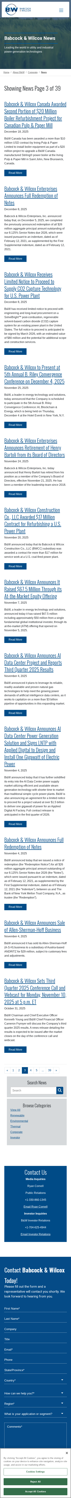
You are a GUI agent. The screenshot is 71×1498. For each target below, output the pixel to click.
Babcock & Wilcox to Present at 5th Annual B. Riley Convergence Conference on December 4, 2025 (34, 374)
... (43, 1070)
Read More (15, 172)
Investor (15, 1137)
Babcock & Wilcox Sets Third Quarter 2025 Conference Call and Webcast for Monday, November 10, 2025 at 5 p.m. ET (35, 991)
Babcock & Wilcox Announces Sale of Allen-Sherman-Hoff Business (34, 926)
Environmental (19, 1121)
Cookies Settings (35, 1471)
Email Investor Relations (35, 1234)
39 (49, 1070)
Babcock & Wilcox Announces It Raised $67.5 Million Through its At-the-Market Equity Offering (33, 589)
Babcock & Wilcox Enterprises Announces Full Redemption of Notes (31, 196)
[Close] (67, 1453)
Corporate (16, 1132)
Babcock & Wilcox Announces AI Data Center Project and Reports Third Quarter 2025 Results (33, 662)
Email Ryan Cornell (36, 1206)
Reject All (35, 1481)
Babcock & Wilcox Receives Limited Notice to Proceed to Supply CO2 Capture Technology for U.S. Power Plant (32, 284)
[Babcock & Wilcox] (18, 10)
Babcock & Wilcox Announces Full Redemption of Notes (34, 843)
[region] (35, 1473)
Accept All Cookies (35, 1491)
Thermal (15, 1126)
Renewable (17, 1115)
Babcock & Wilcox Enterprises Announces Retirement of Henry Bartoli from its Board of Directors (34, 447)
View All (15, 1109)
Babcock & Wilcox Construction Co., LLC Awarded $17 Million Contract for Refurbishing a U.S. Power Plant (32, 520)
